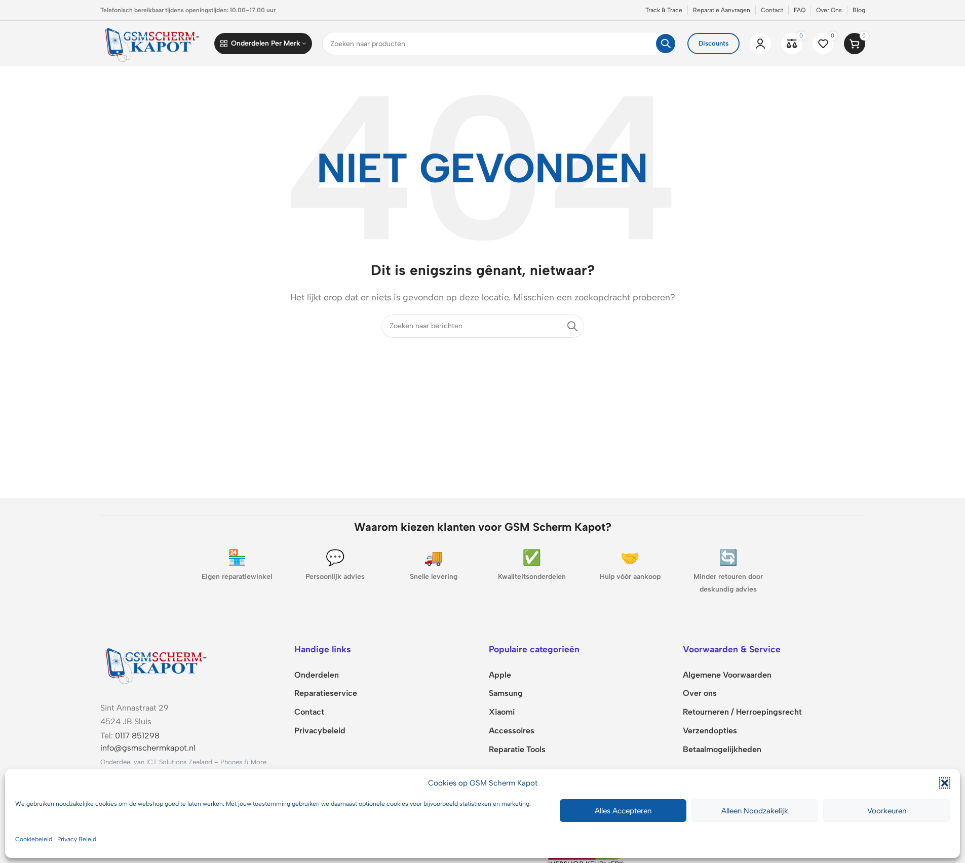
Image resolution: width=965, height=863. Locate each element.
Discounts (713, 43)
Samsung (506, 693)
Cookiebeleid (33, 839)
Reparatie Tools (517, 749)
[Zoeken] (665, 43)
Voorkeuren (886, 810)
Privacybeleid (319, 730)
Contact (309, 712)
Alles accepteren (623, 810)
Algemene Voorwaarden (727, 675)
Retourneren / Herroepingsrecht (742, 712)
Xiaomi (502, 712)
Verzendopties (710, 730)
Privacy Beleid (76, 839)
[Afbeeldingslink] (156, 664)
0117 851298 (137, 735)
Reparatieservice (325, 693)
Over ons (700, 693)
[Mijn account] (760, 43)
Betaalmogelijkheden (722, 749)
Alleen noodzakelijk (754, 810)
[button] (945, 783)
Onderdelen (316, 675)
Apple (500, 675)
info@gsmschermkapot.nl (148, 748)
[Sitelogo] (152, 43)
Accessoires (511, 730)
